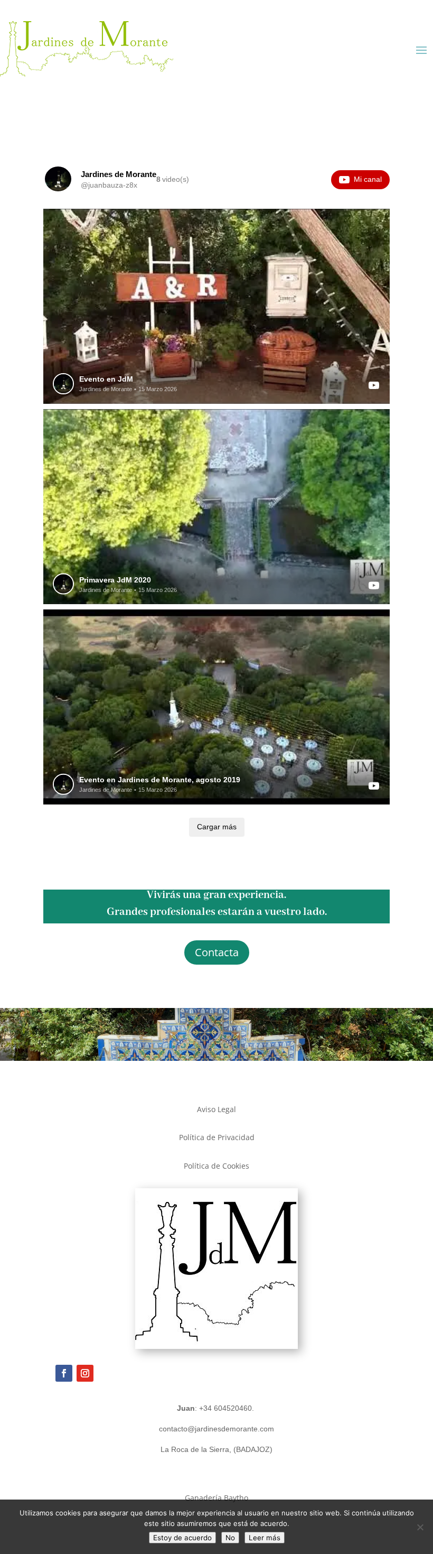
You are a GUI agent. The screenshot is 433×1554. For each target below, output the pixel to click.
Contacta (217, 952)
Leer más (264, 1537)
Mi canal (368, 179)
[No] (420, 1527)
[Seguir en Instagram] (85, 1373)
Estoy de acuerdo (182, 1537)
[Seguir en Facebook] (63, 1373)
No (230, 1537)
